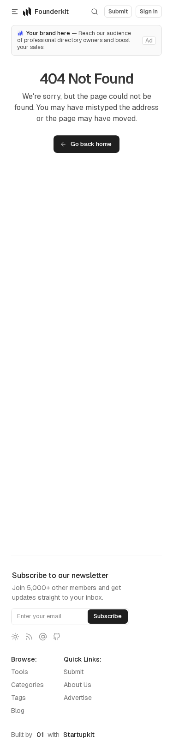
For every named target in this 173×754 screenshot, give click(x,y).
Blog (17, 710)
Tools (19, 672)
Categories (27, 685)
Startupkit (79, 734)
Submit (74, 672)
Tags (18, 697)
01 (40, 734)
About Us (77, 685)
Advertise (78, 697)
